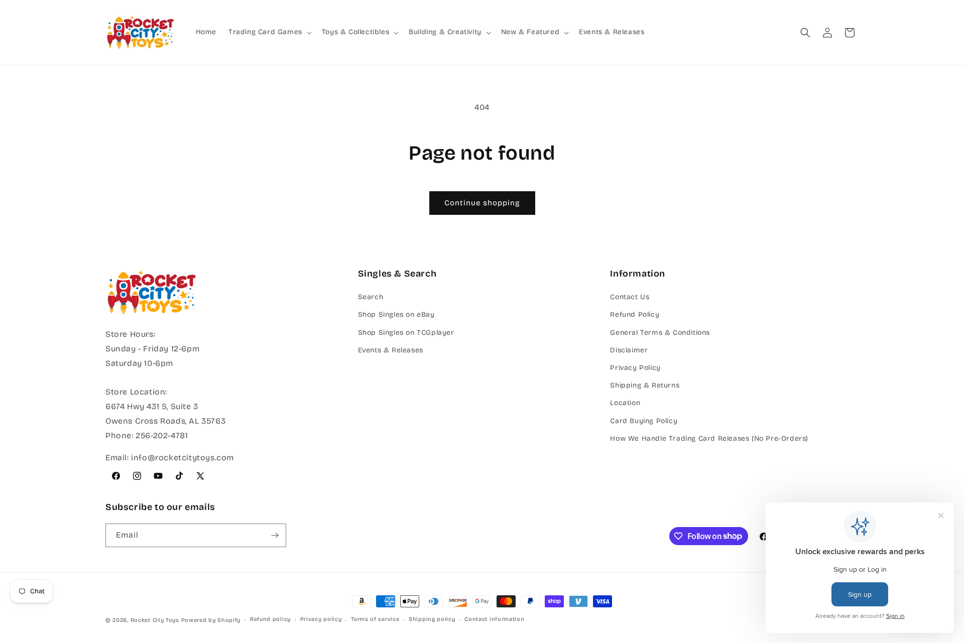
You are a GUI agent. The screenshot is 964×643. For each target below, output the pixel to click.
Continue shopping (482, 202)
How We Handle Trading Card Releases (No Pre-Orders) (709, 438)
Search (371, 297)
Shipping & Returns (644, 385)
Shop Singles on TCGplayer (406, 332)
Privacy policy (321, 619)
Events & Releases (390, 350)
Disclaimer (629, 350)
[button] (269, 32)
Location (625, 403)
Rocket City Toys (155, 620)
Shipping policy (432, 619)
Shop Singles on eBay (396, 314)
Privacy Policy (635, 367)
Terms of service (375, 619)
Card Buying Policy (643, 421)
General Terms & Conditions (660, 332)
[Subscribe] (275, 535)
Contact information (494, 619)
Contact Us (629, 297)
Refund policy (270, 619)
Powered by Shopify (211, 620)
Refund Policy (634, 314)
